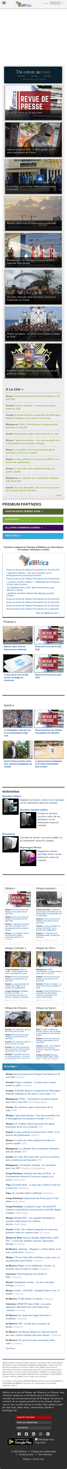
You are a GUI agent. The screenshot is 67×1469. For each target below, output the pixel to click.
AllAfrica (23, 4)
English (46, 3)
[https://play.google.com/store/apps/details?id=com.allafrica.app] (20, 1442)
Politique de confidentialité (43, 1451)
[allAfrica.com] (33, 560)
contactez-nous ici (9, 1385)
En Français (56, 3)
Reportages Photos (30, 847)
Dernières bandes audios (34, 809)
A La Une (13, 389)
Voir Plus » (11, 1348)
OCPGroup (11, 519)
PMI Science (12, 535)
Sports (8, 705)
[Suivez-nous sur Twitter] (26, 1434)
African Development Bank (22, 511)
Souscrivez (22, 1428)
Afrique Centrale (14, 948)
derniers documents (42, 837)
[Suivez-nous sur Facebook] (19, 1434)
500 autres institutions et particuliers (33, 1365)
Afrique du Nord (45, 1007)
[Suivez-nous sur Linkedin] (33, 1434)
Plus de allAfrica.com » (47, 613)
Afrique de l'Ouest (15, 1007)
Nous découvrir (45, 1454)
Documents (8, 834)
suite (58, 495)
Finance (9, 621)
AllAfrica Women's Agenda (22, 527)
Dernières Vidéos (11, 796)
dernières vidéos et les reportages (48, 800)
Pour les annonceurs (27, 1422)
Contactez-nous (26, 1454)
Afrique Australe (45, 888)
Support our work (26, 1417)
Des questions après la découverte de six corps (32, 434)
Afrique (9, 888)
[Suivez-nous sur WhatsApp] (40, 1434)
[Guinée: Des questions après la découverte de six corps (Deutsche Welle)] (18, 1019)
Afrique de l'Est (45, 948)
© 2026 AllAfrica (19, 1451)
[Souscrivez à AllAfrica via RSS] (47, 1434)
